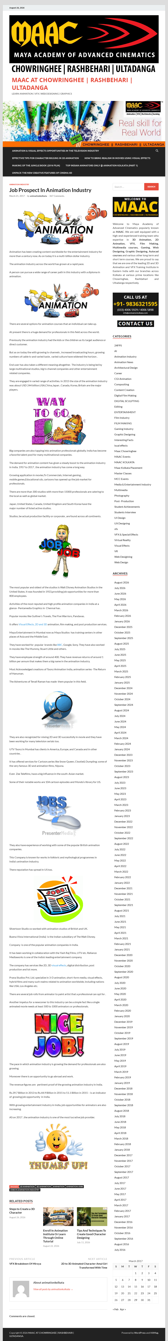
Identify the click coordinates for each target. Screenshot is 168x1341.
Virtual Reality (122, 540)
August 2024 (121, 710)
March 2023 (121, 804)
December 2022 (123, 821)
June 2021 (120, 921)
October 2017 (122, 1166)
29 (135, 1299)
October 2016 (122, 1233)
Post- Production (124, 501)
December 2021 (123, 888)
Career (118, 373)
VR (116, 551)
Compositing (121, 384)
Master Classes (123, 473)
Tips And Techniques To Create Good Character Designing (91, 1234)
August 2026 (121, 582)
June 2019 (120, 1055)
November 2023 (123, 760)
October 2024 (122, 699)
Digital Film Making (125, 395)
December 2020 (123, 954)
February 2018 (122, 1144)
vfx (116, 528)
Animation (58, 1186)
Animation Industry (19, 184)
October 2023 (122, 765)
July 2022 (119, 849)
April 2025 (120, 665)
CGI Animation (122, 378)
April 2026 (120, 604)
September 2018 (123, 1105)
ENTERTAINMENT (125, 412)
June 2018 (120, 1121)
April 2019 (120, 1066)
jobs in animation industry (25, 1190)
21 (129, 1293)
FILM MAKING (123, 423)
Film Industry (121, 417)
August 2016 (121, 1244)
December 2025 (123, 626)
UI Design (120, 517)
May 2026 (120, 599)
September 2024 (123, 704)
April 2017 (120, 1199)
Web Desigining (123, 556)
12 (116, 1286)
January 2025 (122, 682)
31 (148, 1299)
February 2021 (122, 943)
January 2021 (122, 949)
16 (142, 1286)
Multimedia (120, 489)
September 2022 (123, 838)
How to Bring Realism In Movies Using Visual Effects (117, 158)
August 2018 (121, 1110)
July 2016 (119, 1249)
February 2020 (122, 1010)
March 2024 (121, 738)
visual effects (59, 965)
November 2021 (123, 893)
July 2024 (119, 715)
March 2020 (121, 1005)
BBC (59, 644)
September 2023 (123, 771)
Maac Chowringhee (125, 451)
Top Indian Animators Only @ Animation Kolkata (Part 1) (102, 165)
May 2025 (120, 660)
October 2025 (122, 632)
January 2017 (122, 1216)
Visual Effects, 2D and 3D (33, 624)
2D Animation (27, 1186)
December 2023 (123, 754)
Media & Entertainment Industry (132, 484)
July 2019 (119, 1049)
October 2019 (122, 1032)
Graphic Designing (124, 434)
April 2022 (120, 866)
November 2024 (123, 693)
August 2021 (121, 910)
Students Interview (125, 512)
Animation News (123, 362)
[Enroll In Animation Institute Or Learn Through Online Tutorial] (58, 1217)
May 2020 (120, 993)
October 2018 (122, 1099)
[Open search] (157, 151)
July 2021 (119, 916)
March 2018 (121, 1138)
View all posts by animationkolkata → (53, 1289)
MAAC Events (122, 456)
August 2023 (121, 777)
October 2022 (122, 832)
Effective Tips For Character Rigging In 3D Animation (45, 158)
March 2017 (121, 1205)
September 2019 (123, 1038)
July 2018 (119, 1116)
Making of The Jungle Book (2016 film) (36, 165)
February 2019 (122, 1077)
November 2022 (123, 827)
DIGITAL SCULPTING (126, 401)
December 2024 (123, 688)
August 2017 (121, 1177)
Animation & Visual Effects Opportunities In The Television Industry (55, 150)
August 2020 (121, 977)
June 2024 (120, 721)
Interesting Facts (123, 439)
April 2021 (120, 932)
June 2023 (120, 788)
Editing (118, 406)
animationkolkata (38, 196)
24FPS (118, 345)
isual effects (121, 445)
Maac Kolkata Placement (128, 467)
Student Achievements (127, 506)
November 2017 (123, 1160)
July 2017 (119, 1182)
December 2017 (123, 1155)
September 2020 (123, 971)
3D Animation (43, 1186)
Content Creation (124, 389)
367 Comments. (57, 196)
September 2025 (123, 638)
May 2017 (120, 1194)
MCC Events (121, 478)
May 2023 (120, 793)
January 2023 (122, 815)
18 (155, 1286)
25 (155, 1293)
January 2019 (122, 1082)
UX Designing (122, 523)
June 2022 (120, 854)
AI (115, 350)
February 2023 (122, 810)
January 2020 (122, 1016)
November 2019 (123, 1027)
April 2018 (120, 1132)
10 (148, 1279)
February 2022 (122, 877)
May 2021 (120, 927)
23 (142, 1293)
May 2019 (120, 1060)
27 (122, 1299)
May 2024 (120, 726)
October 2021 (122, 899)
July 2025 (119, 649)
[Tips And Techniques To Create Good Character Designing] (92, 1217)
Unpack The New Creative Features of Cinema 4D (42, 173)
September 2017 (123, 1171)
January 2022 (122, 882)
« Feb (115, 1309)
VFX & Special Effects (126, 534)
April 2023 (120, 799)
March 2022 (121, 871)
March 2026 (121, 610)
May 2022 (120, 860)
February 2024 (122, 743)
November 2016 (123, 1227)
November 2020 (123, 960)
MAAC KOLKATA (124, 462)
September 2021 (123, 904)
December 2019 (123, 1021)
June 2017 (120, 1188)
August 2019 (121, 1043)
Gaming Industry (123, 428)
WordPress (140, 1332)
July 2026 (119, 587)
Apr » (123, 1309)
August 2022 (121, 843)
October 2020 (122, 966)
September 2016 (123, 1238)
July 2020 (119, 982)
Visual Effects (122, 545)
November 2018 (123, 1094)
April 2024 (120, 732)
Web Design (121, 562)
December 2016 (123, 1221)
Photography (121, 495)
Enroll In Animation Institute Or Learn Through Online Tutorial (55, 1236)
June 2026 (120, 593)
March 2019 (121, 1071)
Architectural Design (126, 367)
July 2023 (119, 782)
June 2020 (120, 988)
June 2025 (120, 654)
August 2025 (121, 643)
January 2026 (122, 621)
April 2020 (120, 999)
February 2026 (122, 615)
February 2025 (122, 676)
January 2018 (122, 1149)
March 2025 (121, 671)
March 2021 (121, 938)
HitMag (154, 1332)
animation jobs (74, 1186)
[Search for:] (136, 186)
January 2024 (122, 749)
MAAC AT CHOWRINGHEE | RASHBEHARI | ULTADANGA (72, 84)
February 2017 (122, 1210)
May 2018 (120, 1127)
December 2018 (123, 1088)
